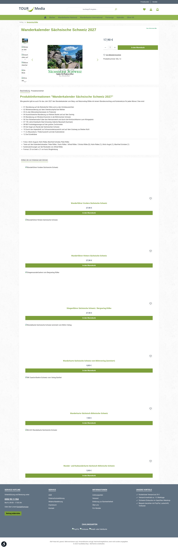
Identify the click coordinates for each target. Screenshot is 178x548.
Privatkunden (145, 2)
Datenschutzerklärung (56, 498)
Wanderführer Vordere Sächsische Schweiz (89, 203)
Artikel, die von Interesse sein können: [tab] (34, 160)
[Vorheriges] (32, 59)
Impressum (53, 505)
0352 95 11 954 (12, 499)
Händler (154, 2)
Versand (95, 498)
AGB (50, 495)
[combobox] (90, 9)
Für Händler (96, 508)
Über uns (95, 505)
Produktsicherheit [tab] (37, 91)
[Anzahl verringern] (105, 47)
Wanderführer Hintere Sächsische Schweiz (89, 256)
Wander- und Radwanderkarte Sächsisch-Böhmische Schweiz (89, 466)
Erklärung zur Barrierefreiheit (102, 502)
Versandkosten (83, 541)
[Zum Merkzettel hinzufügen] (151, 198)
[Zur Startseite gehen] (32, 9)
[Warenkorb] (157, 9)
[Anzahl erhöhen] (115, 47)
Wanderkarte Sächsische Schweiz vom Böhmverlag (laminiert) (89, 361)
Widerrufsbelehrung (56, 502)
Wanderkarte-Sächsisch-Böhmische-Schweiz (89, 413)
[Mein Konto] (151, 9)
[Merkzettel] (144, 9)
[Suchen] (115, 9)
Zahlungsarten (97, 495)
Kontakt (51, 508)
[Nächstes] (97, 59)
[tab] (25, 91)
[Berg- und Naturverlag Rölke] (151, 31)
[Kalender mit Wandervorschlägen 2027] (65, 60)
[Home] (45, 17)
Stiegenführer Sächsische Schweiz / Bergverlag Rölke (89, 308)
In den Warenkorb (138, 48)
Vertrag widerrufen (13, 513)
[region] (60, 60)
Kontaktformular (22, 507)
